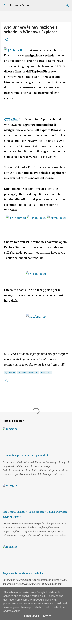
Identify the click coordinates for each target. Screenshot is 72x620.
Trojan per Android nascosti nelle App (23, 573)
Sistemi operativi (28, 372)
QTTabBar (11, 119)
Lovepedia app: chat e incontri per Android (26, 455)
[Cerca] (67, 5)
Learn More (30, 616)
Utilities (45, 372)
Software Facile (19, 5)
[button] (6, 40)
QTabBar (10, 372)
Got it (46, 616)
